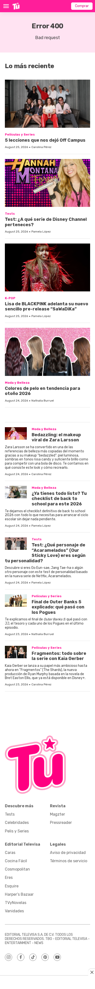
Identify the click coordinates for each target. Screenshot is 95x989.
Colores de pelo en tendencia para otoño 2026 (42, 391)
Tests (10, 213)
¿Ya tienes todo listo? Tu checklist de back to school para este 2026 (59, 499)
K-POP (10, 298)
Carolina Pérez (41, 147)
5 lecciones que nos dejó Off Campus (45, 140)
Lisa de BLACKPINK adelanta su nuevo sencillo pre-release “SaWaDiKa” (46, 306)
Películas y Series (20, 134)
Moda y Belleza (17, 382)
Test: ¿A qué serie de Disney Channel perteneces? (46, 222)
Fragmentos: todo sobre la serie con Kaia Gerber (59, 656)
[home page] (16, 6)
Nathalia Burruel (42, 400)
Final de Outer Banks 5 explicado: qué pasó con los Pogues (58, 607)
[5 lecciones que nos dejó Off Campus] (47, 104)
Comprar (82, 6)
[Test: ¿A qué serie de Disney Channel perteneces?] (47, 183)
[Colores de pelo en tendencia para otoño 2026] (47, 352)
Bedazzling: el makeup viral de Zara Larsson (56, 437)
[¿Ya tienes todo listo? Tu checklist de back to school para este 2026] (16, 492)
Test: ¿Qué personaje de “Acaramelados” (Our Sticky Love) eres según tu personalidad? (45, 553)
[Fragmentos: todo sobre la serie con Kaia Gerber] (16, 652)
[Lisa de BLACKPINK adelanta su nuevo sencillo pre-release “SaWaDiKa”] (47, 268)
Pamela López (41, 231)
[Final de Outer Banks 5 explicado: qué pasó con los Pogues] (16, 600)
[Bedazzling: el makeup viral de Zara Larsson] (16, 433)
